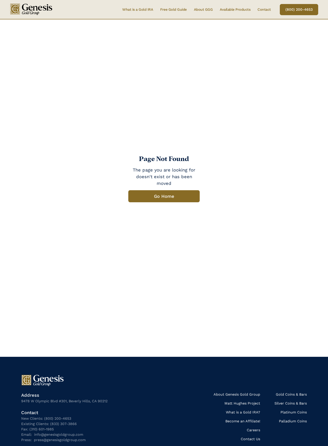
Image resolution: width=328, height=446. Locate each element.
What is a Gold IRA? (243, 412)
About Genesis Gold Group (237, 394)
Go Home (164, 196)
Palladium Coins (293, 421)
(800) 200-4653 (299, 9)
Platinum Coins (293, 412)
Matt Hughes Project (242, 403)
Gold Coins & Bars (291, 394)
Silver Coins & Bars (290, 403)
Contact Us (250, 439)
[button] (235, 9)
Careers (253, 430)
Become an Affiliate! (242, 421)
